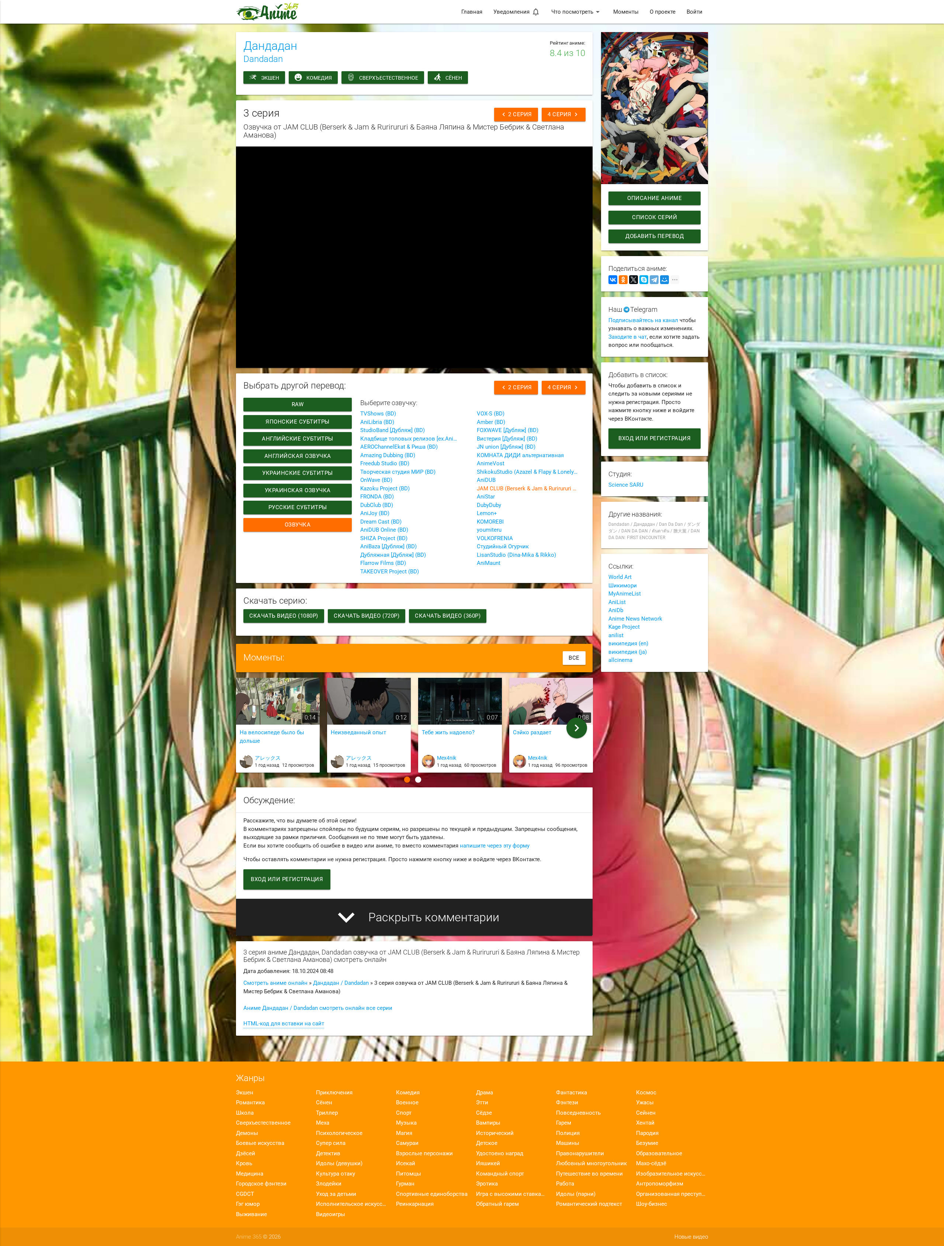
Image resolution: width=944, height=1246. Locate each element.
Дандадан (270, 46)
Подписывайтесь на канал (643, 320)
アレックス (268, 758)
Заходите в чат (627, 337)
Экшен (270, 78)
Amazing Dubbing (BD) (387, 455)
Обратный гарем (497, 1204)
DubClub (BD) (376, 505)
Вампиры (488, 1122)
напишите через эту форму (495, 845)
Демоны (247, 1133)
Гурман (405, 1183)
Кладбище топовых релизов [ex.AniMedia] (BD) (414, 438)
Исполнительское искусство (352, 1204)
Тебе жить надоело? (448, 732)
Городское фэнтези (261, 1183)
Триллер (327, 1112)
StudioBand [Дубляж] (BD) (392, 430)
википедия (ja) (627, 652)
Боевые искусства (260, 1143)
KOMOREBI (490, 521)
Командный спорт (500, 1173)
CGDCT (245, 1194)
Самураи (407, 1143)
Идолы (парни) (576, 1194)
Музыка (406, 1122)
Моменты (626, 11)
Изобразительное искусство (672, 1173)
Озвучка (298, 524)
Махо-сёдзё (651, 1163)
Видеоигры (330, 1214)
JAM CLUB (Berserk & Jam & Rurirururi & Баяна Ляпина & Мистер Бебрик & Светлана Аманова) (531, 488)
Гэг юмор (248, 1204)
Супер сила (331, 1143)
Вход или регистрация (287, 879)
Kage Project (624, 627)
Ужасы (645, 1102)
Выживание (251, 1214)
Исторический (495, 1133)
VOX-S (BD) (490, 413)
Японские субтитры (298, 421)
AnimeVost (490, 463)
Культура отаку (335, 1173)
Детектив (328, 1153)
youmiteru (489, 530)
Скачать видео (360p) (447, 615)
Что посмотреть (576, 11)
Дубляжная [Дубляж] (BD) (393, 555)
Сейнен (646, 1112)
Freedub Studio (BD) (384, 463)
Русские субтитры (297, 507)
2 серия (516, 114)
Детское (486, 1143)
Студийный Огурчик (503, 546)
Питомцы (408, 1173)
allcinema (620, 660)
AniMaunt (488, 563)
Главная (471, 11)
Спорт (404, 1112)
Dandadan (263, 59)
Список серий (654, 217)
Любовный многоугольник (591, 1163)
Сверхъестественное (388, 78)
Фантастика (571, 1092)
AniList (617, 602)
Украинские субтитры (297, 473)
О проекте (663, 11)
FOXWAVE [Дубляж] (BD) (507, 430)
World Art (620, 577)
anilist (616, 635)
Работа (565, 1183)
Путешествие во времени (589, 1173)
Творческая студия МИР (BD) (397, 472)
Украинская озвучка (298, 490)
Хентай (645, 1122)
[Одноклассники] (623, 279)
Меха (322, 1122)
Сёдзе (484, 1112)
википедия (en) (628, 643)
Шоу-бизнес (651, 1204)
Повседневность (578, 1112)
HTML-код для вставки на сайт (283, 1023)
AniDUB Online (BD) (384, 530)
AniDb (615, 610)
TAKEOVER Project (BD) (389, 571)
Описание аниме (654, 198)
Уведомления (516, 11)
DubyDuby (489, 505)
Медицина (249, 1173)
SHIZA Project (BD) (383, 538)
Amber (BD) (491, 422)
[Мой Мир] (664, 279)
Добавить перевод (654, 236)
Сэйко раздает (532, 732)
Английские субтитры (297, 438)
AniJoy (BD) (374, 513)
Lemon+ (487, 513)
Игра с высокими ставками (512, 1194)
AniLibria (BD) (377, 422)
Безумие (647, 1143)
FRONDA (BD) (377, 496)
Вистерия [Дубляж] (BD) (507, 438)
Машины (567, 1143)
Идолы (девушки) (339, 1163)
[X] (633, 279)
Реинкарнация (415, 1204)
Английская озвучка (297, 456)
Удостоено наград (499, 1153)
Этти (482, 1102)
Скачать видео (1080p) (283, 615)
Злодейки (328, 1183)
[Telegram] (654, 279)
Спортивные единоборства (432, 1194)
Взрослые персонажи (424, 1153)
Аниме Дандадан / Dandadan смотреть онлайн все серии (317, 1008)
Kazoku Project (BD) (385, 488)
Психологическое (339, 1133)
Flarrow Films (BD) (383, 563)
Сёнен (453, 78)
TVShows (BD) (378, 413)
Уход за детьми (336, 1194)
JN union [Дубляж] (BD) (506, 446)
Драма (484, 1092)
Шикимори (622, 585)
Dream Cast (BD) (381, 521)
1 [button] (407, 779)
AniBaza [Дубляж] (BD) (388, 546)
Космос (646, 1092)
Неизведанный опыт (358, 732)
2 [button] (418, 779)
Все (574, 658)
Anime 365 (248, 1236)
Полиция (568, 1133)
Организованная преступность (672, 1194)
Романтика (250, 1102)
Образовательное (659, 1153)
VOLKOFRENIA (495, 538)
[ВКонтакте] (612, 279)
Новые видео (691, 1236)
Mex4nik (446, 758)
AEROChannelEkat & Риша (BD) (399, 446)
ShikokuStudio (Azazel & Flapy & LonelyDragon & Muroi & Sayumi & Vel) (531, 472)
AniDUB (486, 480)
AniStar (486, 496)
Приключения (334, 1092)
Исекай (405, 1163)
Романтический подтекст (589, 1204)
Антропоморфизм (659, 1183)
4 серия (564, 114)
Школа (245, 1112)
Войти (694, 11)
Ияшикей (488, 1163)
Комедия (319, 78)
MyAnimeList (624, 593)
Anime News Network (635, 618)
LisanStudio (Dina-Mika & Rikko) (516, 555)
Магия (404, 1133)
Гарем (563, 1122)
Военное (407, 1102)
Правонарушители (580, 1153)
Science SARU (625, 485)
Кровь (244, 1163)
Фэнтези (567, 1102)
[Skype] (643, 279)
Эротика (487, 1183)
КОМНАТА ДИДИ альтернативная (520, 455)
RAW (298, 404)
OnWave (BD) (376, 480)
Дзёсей (245, 1153)
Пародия (647, 1133)
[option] (278, 728)
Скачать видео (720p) (366, 615)
